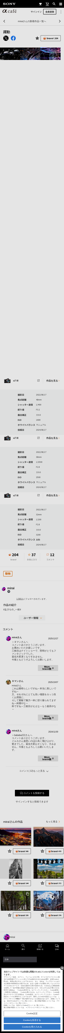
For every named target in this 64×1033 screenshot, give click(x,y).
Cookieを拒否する (32, 1020)
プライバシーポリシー (35, 1007)
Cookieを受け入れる (32, 1027)
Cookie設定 (32, 1013)
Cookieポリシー (28, 1005)
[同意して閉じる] (62, 968)
